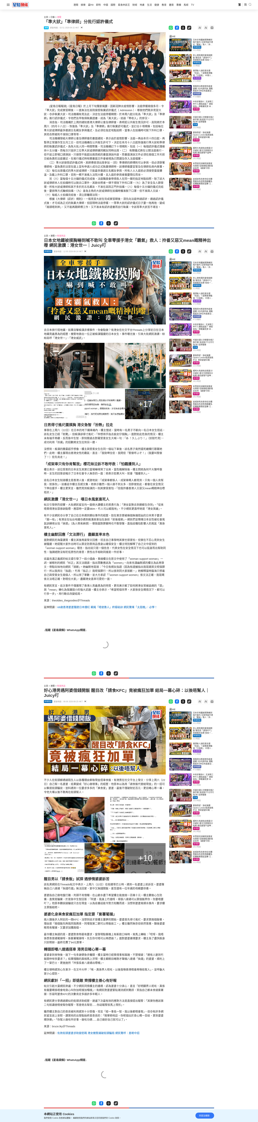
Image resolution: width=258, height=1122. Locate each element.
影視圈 (196, 109)
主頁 (46, 17)
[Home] (20, 4)
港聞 (59, 17)
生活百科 (197, 78)
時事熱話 (197, 47)
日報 (52, 17)
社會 (195, 124)
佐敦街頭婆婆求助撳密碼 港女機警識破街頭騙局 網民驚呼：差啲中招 (98, 1033)
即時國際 (197, 94)
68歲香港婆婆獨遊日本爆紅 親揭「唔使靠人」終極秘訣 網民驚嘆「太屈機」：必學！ (107, 607)
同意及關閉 (204, 1115)
